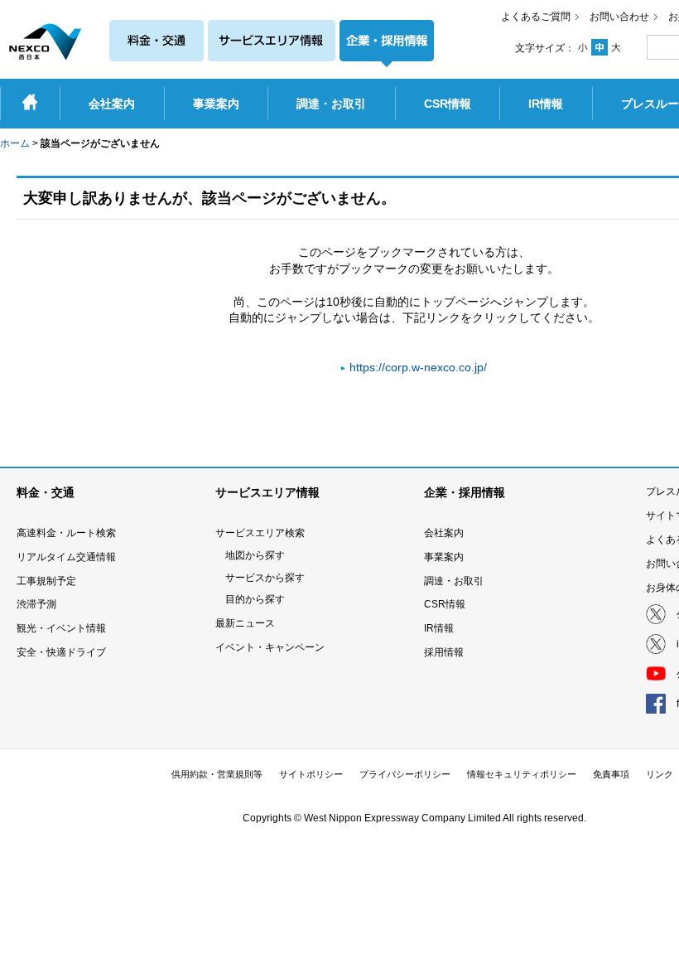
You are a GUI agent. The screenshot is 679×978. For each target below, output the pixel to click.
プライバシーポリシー (404, 774)
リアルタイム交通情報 (66, 557)
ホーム (15, 143)
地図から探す (255, 555)
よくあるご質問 (536, 16)
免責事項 (611, 774)
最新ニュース (245, 623)
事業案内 (444, 557)
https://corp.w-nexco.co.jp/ (418, 367)
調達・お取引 (454, 581)
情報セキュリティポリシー (521, 774)
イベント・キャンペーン (270, 647)
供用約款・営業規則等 (216, 774)
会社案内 (444, 533)
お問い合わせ (619, 16)
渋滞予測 (36, 604)
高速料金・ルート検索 (66, 533)
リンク (659, 774)
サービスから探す (265, 577)
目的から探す (255, 599)
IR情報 (439, 628)
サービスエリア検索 (260, 533)
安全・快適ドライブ (61, 652)
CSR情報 (444, 604)
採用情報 (444, 652)
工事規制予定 (46, 581)
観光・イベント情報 (61, 628)
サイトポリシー (311, 774)
